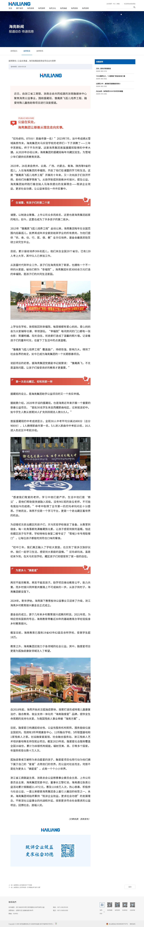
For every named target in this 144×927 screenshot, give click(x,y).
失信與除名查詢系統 (129, 4)
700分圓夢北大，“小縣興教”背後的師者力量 (110, 76)
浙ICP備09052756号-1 (47, 924)
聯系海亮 (132, 924)
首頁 (10, 8)
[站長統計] (56, 924)
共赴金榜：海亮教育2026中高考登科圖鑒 (109, 91)
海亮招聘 (85, 8)
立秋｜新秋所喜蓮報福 (103, 68)
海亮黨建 (63, 8)
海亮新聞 (41, 8)
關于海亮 (19, 8)
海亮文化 (52, 8)
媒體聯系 (39, 51)
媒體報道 (27, 51)
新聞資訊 (14, 51)
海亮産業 (30, 8)
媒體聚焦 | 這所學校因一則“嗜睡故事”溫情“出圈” (27, 887)
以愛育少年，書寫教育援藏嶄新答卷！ (108, 83)
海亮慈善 (74, 8)
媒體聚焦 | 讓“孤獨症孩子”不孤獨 (23, 885)
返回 (130, 887)
